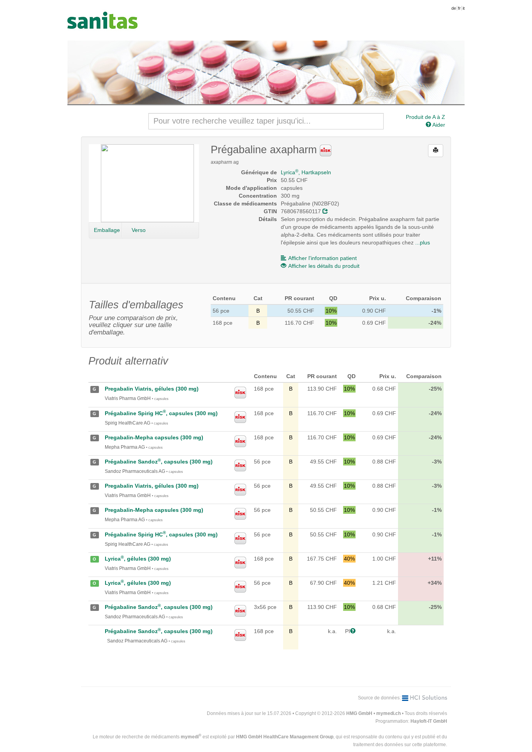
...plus (422, 242)
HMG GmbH (359, 713)
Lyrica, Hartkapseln (306, 172)
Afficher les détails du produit (323, 266)
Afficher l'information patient (322, 258)
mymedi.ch (388, 713)
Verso (139, 230)
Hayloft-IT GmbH (428, 721)
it (464, 8)
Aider (438, 125)
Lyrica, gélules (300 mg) (138, 559)
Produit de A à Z (425, 117)
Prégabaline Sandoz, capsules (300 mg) (159, 461)
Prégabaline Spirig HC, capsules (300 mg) (161, 413)
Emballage (107, 230)
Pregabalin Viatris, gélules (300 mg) (152, 389)
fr (459, 8)
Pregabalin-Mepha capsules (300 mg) (154, 437)
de (453, 8)
